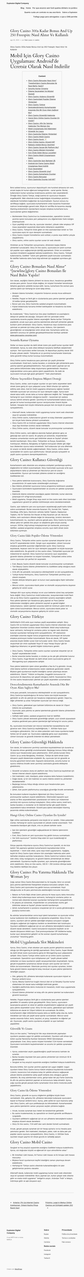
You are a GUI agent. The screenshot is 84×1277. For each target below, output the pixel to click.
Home (28, 8)
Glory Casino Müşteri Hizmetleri (41, 150)
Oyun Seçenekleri (35, 169)
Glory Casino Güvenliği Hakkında (41, 115)
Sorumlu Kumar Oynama (38, 89)
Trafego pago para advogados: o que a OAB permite (55, 17)
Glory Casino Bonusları (37, 177)
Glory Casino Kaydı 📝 (37, 139)
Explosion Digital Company (18, 3)
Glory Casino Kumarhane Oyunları (42, 174)
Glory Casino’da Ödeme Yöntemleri (42, 134)
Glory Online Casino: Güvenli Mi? (41, 142)
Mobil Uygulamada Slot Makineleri (42, 129)
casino (37, 40)
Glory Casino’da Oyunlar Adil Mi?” (42, 179)
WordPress (18, 1269)
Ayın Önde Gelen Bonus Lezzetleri (42, 153)
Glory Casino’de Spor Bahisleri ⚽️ (41, 161)
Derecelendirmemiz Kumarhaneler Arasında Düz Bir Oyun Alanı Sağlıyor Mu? (43, 110)
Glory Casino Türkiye (36, 105)
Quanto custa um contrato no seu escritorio (42, 12)
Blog (22, 8)
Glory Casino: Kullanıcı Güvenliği (41, 97)
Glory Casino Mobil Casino (39, 137)
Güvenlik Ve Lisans (36, 131)
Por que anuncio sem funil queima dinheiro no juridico (54, 8)
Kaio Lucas (28, 40)
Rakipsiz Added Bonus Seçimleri (41, 145)
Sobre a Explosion (69, 12)
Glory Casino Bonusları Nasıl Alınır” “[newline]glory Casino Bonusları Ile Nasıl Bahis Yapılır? (42, 83)
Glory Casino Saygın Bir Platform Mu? (43, 147)
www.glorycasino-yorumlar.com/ (23, 335)
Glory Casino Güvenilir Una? (39, 171)
